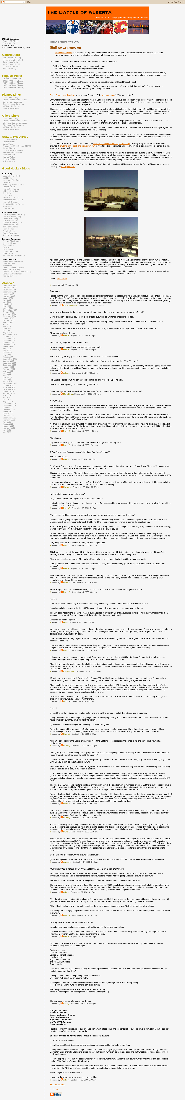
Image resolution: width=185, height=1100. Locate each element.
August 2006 (8, 308)
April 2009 (7, 373)
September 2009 (10, 383)
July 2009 (7, 379)
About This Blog (9, 68)
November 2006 (9, 314)
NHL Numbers (9, 161)
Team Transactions (11, 108)
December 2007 (9, 341)
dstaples (66, 373)
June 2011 (7, 414)
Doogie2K (7, 193)
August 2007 (8, 332)
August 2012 (8, 424)
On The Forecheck (11, 235)
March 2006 (8, 298)
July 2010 (7, 400)
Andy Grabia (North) (11, 64)
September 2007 (10, 335)
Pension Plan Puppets (12, 241)
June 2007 (7, 328)
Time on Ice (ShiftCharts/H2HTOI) (17, 146)
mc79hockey (8, 178)
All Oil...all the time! (11, 191)
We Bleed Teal (9, 231)
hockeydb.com (9, 155)
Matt (65, 702)
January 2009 (8, 367)
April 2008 (7, 349)
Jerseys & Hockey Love (13, 223)
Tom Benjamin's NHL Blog (14, 215)
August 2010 (8, 402)
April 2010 (7, 398)
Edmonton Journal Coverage (15, 123)
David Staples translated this (62, 95)
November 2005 (9, 290)
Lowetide (6, 182)
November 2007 (9, 339)
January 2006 (8, 294)
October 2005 (8, 288)
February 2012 (9, 420)
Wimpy (66, 1004)
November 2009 (9, 387)
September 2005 (10, 286)
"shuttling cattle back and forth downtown (77, 146)
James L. (67, 862)
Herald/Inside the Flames (13, 204)
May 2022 (7, 432)
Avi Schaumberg (70, 305)
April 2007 (7, 324)
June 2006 (7, 304)
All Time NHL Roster (11, 106)
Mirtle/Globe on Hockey (13, 262)
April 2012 (7, 422)
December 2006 (9, 316)
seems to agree (109, 95)
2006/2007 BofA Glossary (13, 85)
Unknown (67, 487)
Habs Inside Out (9, 243)
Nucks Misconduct (10, 221)
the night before (68, 166)
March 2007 (8, 322)
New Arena (62, 278)
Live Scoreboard (10, 139)
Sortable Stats (9, 142)
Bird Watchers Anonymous (14, 255)
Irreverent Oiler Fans (11, 180)
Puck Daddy (8, 266)
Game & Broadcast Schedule (15, 100)
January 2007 (8, 318)
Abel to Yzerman (10, 233)
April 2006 (7, 300)
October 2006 (8, 312)
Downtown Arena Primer (13, 79)
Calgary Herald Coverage (13, 104)
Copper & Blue (9, 187)
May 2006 (7, 302)
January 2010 (8, 391)
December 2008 (9, 365)
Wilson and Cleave (11, 197)
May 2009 (7, 375)
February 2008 (9, 345)
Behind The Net (9, 148)
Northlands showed (63, 52)
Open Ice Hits (8, 208)
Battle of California (10, 227)
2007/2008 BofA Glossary (13, 83)
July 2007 (7, 330)
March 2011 (8, 412)
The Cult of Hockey (11, 189)
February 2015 (9, 428)
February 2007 (9, 320)
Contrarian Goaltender (12, 274)
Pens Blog (7, 247)
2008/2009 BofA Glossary (13, 81)
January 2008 (8, 343)
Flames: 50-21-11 (10, 41)
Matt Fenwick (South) (12, 58)
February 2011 (9, 410)
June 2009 (7, 377)
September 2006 (10, 310)
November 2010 (9, 404)
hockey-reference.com (12, 152)
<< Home (54, 1089)
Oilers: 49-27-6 (9, 43)
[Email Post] (76, 285)
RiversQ (66, 508)
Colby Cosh (7, 195)
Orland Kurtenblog (10, 219)
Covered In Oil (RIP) (11, 176)
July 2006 (7, 306)
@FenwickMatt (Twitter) (13, 60)
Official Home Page (11, 97)
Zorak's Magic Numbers (13, 150)
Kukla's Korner (9, 264)
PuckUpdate (8, 249)
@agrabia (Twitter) (11, 66)
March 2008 (8, 347)
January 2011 (8, 408)
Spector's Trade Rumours (14, 268)
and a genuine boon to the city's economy (111, 143)
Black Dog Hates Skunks (13, 184)
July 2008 (7, 355)
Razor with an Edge (11, 225)
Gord (65, 622)
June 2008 (7, 353)
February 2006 (9, 296)
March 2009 (8, 371)
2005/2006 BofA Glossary (13, 87)
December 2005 (9, 292)
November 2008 (9, 363)
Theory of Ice (8, 245)
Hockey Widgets (9, 157)
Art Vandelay (68, 671)
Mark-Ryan (68, 394)
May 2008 (7, 351)
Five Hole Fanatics (11, 202)
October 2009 (8, 385)
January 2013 (8, 426)
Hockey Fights (9, 159)
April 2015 (7, 430)
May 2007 (7, 326)
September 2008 (10, 359)
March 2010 (8, 395)
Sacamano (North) (10, 62)
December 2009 (9, 389)
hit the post (7, 206)
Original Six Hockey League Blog (17, 272)
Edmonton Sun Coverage (13, 125)
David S (66, 431)
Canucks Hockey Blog (12, 217)
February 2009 (9, 369)
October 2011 (8, 416)
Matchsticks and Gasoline (14, 200)
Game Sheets (8, 144)
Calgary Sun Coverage (12, 102)
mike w (66, 336)
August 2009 (8, 381)
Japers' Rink (8, 253)
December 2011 (9, 418)
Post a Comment (57, 1084)
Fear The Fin (8, 229)
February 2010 (9, 393)
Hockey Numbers (10, 276)
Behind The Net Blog (11, 270)
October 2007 (8, 337)
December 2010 (9, 406)
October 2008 (8, 361)
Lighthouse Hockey (11, 251)
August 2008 (8, 357)
